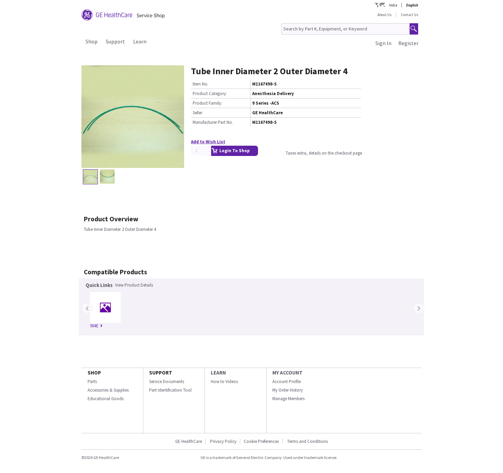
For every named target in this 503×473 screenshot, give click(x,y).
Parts (92, 381)
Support (115, 41)
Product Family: (207, 103)
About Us (384, 14)
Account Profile (286, 381)
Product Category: (210, 93)
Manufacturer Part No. (213, 122)
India (393, 5)
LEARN (218, 372)
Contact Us (409, 14)
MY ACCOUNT (287, 372)
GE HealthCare (188, 441)
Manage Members (288, 399)
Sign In (383, 43)
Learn (139, 41)
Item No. (200, 84)
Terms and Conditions (307, 441)
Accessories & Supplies (108, 390)
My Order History (287, 390)
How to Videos (224, 381)
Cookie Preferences (261, 441)
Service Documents (166, 381)
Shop (92, 41)
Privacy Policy (223, 441)
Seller (197, 113)
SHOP (94, 372)
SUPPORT (160, 372)
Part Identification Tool (170, 390)
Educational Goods (106, 399)
